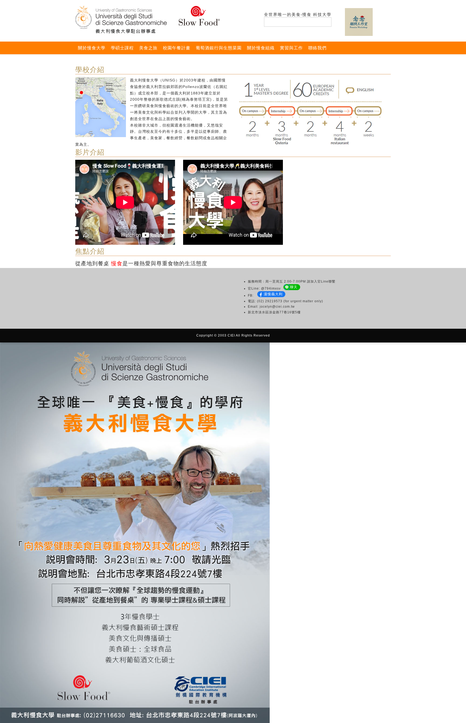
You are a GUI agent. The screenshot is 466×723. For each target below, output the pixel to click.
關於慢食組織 (261, 48)
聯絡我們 (317, 48)
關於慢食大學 (91, 48)
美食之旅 (148, 48)
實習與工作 (291, 48)
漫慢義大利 (273, 294)
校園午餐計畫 (176, 48)
